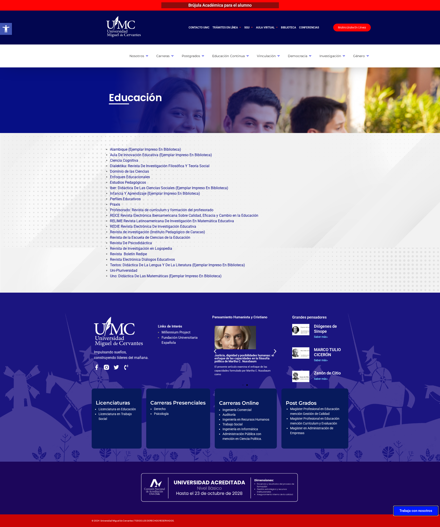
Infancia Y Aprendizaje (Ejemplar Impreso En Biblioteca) (155, 193)
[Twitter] (116, 367)
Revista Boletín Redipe (128, 254)
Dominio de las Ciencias (129, 171)
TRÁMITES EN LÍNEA (225, 27)
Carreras (163, 56)
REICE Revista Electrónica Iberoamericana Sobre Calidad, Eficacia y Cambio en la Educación (184, 215)
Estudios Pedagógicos (128, 182)
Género (359, 56)
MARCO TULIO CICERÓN (327, 352)
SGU (247, 27)
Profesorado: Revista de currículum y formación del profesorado (161, 210)
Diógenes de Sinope (325, 329)
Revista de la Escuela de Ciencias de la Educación (150, 237)
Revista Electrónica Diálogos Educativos (142, 259)
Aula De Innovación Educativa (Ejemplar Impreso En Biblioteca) (161, 155)
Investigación (330, 56)
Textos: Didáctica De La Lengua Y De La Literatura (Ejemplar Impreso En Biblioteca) (177, 265)
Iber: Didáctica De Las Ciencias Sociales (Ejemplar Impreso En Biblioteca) (169, 188)
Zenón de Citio (327, 373)
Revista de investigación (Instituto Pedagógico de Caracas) (157, 232)
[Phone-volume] (126, 367)
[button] (6, 29)
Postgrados (191, 56)
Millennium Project (176, 332)
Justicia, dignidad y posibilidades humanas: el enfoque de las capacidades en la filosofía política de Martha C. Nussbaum (244, 358)
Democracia (297, 56)
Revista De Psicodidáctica (131, 243)
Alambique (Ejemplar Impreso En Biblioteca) (145, 149)
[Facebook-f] (96, 367)
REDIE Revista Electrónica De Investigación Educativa (153, 226)
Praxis (115, 204)
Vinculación (266, 56)
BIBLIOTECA (288, 27)
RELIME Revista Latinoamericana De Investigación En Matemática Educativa (172, 221)
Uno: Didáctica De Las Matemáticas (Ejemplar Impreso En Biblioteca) (166, 276)
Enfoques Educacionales (130, 177)
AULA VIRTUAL (265, 27)
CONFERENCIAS (309, 27)
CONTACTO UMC (199, 27)
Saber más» (321, 336)
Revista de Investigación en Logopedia (141, 248)
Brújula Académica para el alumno (220, 5)
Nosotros (136, 56)
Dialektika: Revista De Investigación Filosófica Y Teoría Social (159, 166)
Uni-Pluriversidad (123, 270)
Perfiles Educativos (125, 199)
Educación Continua (228, 56)
